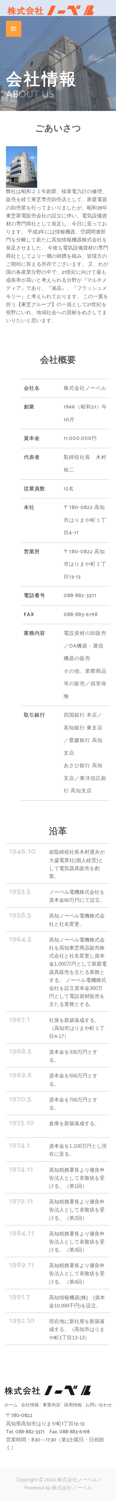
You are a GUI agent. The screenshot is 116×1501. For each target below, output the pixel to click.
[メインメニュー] (13, 29)
